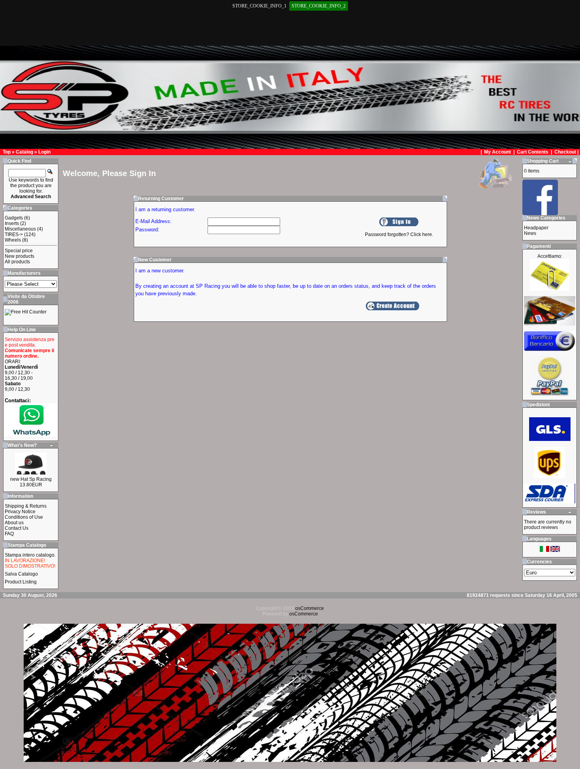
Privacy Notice (20, 511)
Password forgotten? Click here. (399, 234)
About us (14, 522)
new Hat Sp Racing (31, 479)
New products (19, 256)
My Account (498, 152)
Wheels (13, 240)
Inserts (12, 223)
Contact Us (16, 528)
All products (17, 261)
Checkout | (567, 152)
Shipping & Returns (26, 506)
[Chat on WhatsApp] (31, 435)
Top (7, 152)
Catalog (24, 152)
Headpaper (536, 228)
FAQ (9, 533)
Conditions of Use (24, 517)
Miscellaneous (20, 229)
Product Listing (21, 582)
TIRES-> (14, 234)
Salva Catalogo (21, 574)
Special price (19, 250)
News (530, 233)
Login (44, 152)
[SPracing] (540, 213)
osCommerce (309, 608)
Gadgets (14, 218)
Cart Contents (532, 152)
